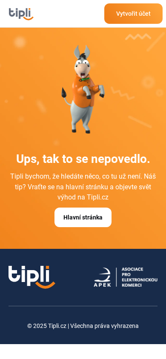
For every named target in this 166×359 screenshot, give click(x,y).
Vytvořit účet (133, 13)
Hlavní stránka (83, 217)
